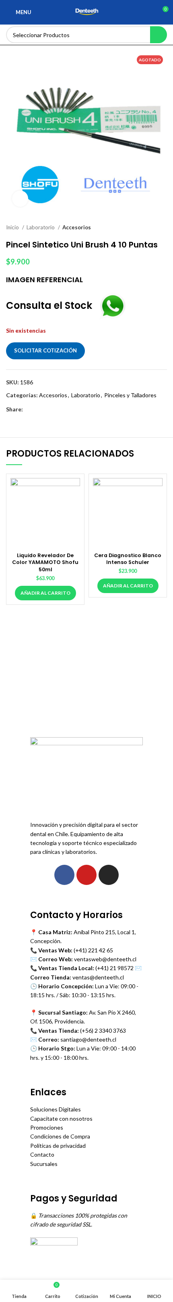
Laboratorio (41, 227)
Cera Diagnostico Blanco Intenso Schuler (127, 559)
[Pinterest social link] (48, 409)
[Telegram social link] (66, 409)
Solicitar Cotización (45, 350)
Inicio (13, 227)
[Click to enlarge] (20, 199)
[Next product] (163, 228)
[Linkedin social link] (57, 409)
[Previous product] (147, 228)
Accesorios (76, 227)
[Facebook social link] (29, 409)
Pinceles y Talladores (130, 395)
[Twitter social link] (38, 409)
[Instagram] (109, 875)
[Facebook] (64, 875)
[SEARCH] (158, 34)
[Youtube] (86, 875)
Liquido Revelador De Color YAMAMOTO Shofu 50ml (45, 562)
